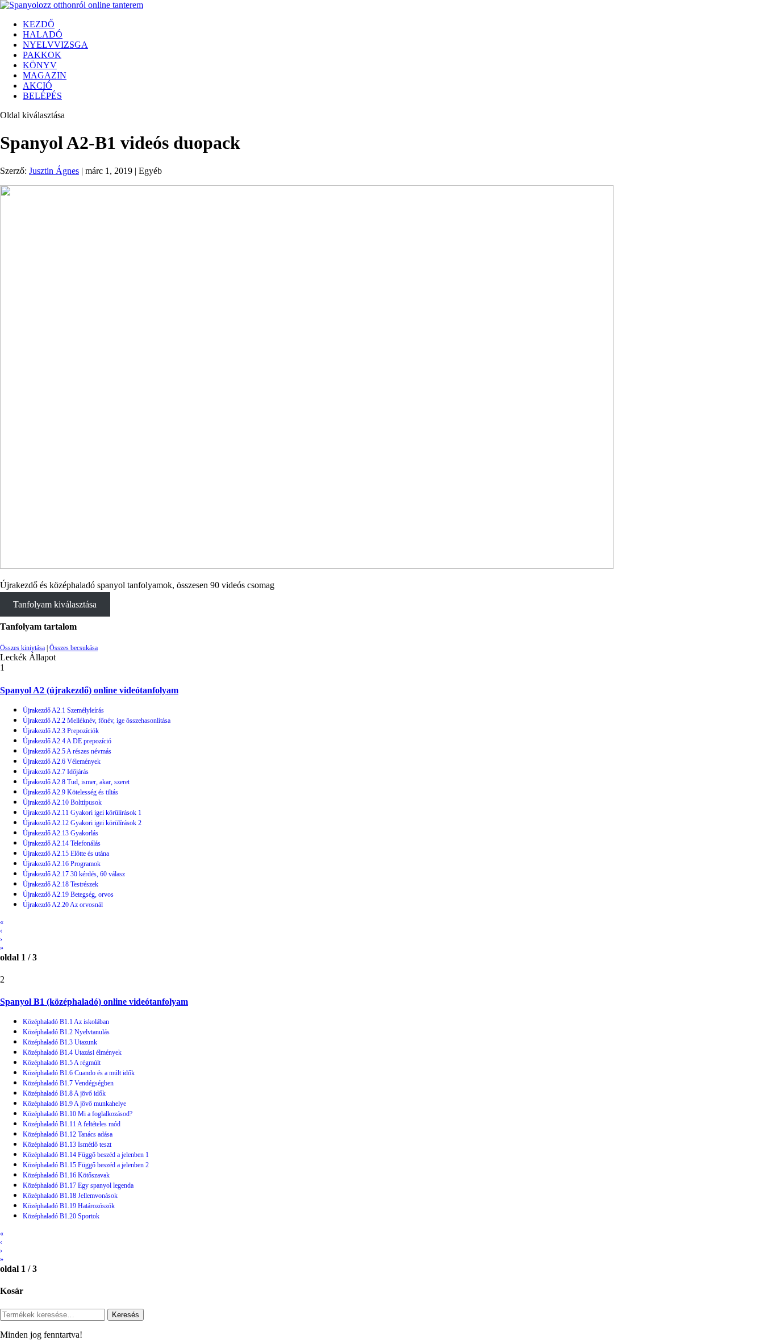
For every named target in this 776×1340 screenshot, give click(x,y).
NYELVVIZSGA (55, 44)
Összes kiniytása (22, 648)
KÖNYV (40, 65)
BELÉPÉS (42, 96)
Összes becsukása (73, 648)
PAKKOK (42, 55)
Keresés (125, 1314)
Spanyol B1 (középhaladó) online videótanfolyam (94, 1001)
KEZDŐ (39, 24)
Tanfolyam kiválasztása (55, 604)
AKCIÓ (37, 85)
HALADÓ (42, 34)
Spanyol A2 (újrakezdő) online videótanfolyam (89, 690)
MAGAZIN (44, 75)
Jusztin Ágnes (54, 171)
